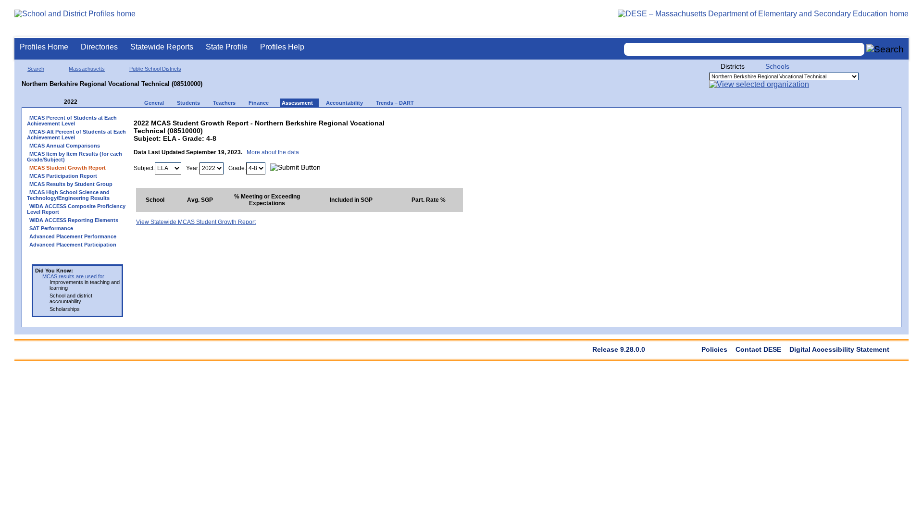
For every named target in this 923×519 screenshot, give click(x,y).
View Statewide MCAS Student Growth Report (196, 222)
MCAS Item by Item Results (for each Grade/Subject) (74, 156)
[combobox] (744, 49)
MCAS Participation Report (63, 176)
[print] (403, 120)
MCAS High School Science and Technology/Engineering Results (68, 195)
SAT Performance (51, 228)
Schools (777, 66)
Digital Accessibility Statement (839, 349)
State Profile (227, 47)
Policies (714, 349)
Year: (193, 168)
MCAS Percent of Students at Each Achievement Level (72, 120)
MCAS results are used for (73, 276)
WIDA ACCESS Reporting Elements (73, 220)
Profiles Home (44, 47)
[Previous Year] (57, 102)
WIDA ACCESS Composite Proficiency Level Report (76, 209)
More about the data (273, 152)
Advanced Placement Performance (72, 236)
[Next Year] (90, 102)
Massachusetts (87, 69)
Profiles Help (282, 47)
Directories (99, 47)
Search (35, 69)
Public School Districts (155, 69)
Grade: (237, 168)
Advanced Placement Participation (72, 244)
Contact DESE (758, 349)
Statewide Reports (161, 47)
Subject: (144, 168)
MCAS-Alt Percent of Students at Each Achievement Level (76, 134)
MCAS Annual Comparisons (64, 145)
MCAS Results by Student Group (70, 184)
